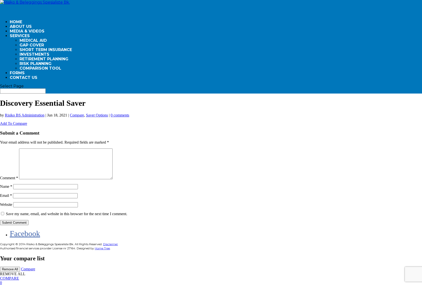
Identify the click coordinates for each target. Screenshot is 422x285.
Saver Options (97, 115)
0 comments (120, 115)
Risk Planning (36, 63)
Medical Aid (33, 40)
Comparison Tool (40, 68)
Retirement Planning (44, 59)
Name (6, 186)
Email (6, 195)
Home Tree (102, 248)
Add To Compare (13, 123)
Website (6, 204)
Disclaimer (110, 244)
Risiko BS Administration (24, 115)
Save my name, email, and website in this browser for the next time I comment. (66, 214)
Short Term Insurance (46, 49)
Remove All (10, 269)
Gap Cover (32, 45)
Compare (77, 115)
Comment (9, 178)
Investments (34, 54)
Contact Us (23, 77)
